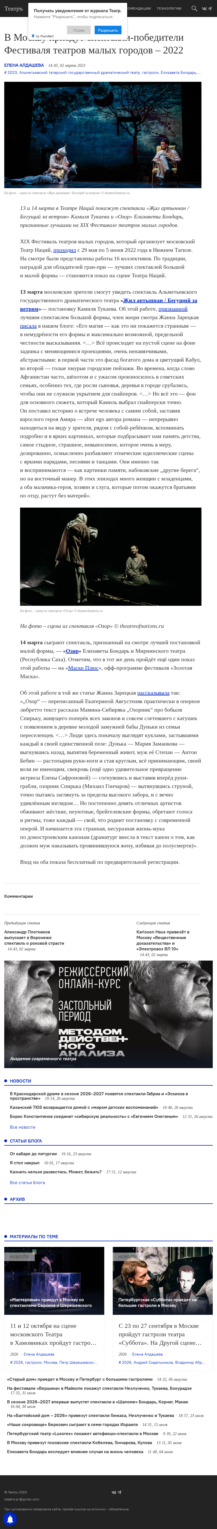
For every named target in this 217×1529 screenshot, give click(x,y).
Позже (79, 30)
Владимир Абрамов (193, 1362)
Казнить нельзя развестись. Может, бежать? (56, 1171)
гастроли (150, 72)
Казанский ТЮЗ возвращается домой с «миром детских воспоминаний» (84, 1107)
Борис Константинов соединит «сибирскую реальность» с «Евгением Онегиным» (94, 1116)
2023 (12, 72)
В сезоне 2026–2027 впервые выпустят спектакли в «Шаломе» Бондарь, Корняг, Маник (97, 1402)
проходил (64, 250)
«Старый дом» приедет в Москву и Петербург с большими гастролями (80, 1379)
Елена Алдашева (24, 65)
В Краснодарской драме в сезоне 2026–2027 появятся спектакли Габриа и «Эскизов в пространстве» (99, 1096)
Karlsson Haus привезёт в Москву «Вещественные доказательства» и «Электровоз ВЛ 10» (162, 940)
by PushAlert (45, 36)
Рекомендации (136, 8)
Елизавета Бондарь (178, 72)
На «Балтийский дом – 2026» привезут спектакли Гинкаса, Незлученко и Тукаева (90, 1415)
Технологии (169, 8)
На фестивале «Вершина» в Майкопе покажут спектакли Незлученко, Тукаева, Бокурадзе (99, 1388)
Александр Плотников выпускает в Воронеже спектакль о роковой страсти (34, 937)
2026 (18, 1362)
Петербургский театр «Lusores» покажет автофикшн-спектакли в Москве (83, 1433)
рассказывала (153, 693)
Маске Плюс (83, 668)
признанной (173, 309)
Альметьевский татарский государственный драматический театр (79, 72)
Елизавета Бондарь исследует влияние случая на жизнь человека (75, 1451)
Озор (72, 651)
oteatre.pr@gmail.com (21, 1499)
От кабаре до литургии (33, 1153)
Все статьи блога (27, 1182)
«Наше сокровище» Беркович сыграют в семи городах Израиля (72, 1424)
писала (28, 326)
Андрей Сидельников (153, 1362)
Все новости (22, 1127)
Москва (50, 1362)
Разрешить (108, 30)
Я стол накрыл (25, 1162)
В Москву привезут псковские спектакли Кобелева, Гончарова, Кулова (79, 1442)
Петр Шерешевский (77, 1362)
